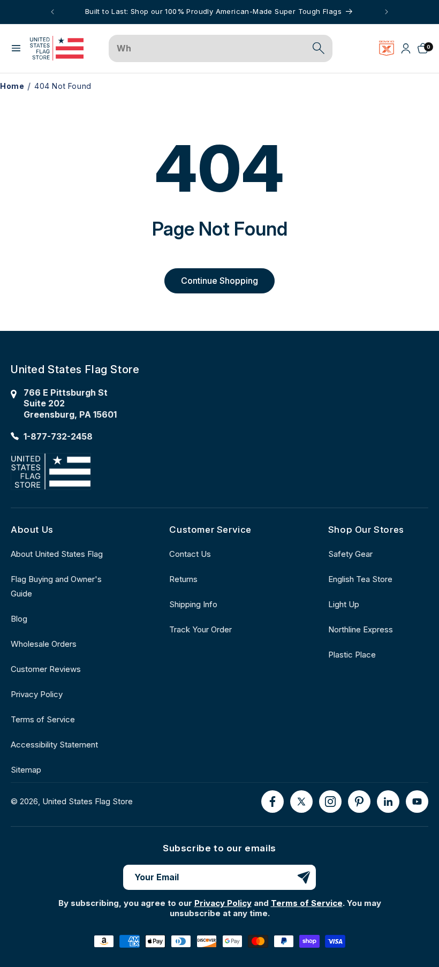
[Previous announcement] (52, 12)
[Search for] (318, 48)
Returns (183, 579)
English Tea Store (360, 579)
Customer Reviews (46, 669)
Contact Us (190, 554)
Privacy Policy (37, 694)
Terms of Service (43, 719)
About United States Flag (57, 554)
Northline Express (360, 629)
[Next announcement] (386, 12)
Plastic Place (352, 654)
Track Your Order (200, 629)
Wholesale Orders (44, 644)
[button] (16, 48)
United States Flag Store (87, 801)
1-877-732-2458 (58, 436)
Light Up (343, 604)
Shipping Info (193, 604)
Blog (19, 619)
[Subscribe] (303, 877)
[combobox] (208, 48)
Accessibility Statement (54, 744)
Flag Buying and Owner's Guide (56, 586)
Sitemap (26, 770)
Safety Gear (350, 554)
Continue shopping (219, 280)
